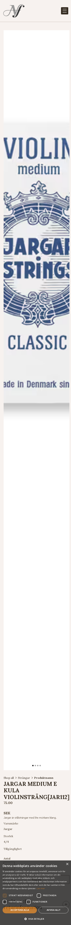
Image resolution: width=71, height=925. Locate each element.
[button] (64, 10)
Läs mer (41, 888)
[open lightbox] (36, 400)
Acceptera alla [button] (20, 910)
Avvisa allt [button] (53, 910)
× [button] (67, 864)
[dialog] (35, 892)
